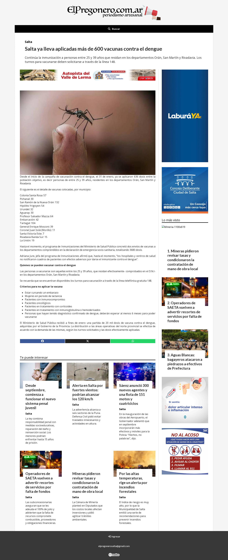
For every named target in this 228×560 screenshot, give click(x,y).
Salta (28, 42)
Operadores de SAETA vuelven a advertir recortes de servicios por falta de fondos (39, 482)
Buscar (116, 28)
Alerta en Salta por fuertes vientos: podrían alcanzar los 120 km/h (87, 392)
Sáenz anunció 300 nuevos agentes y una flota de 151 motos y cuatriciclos (134, 394)
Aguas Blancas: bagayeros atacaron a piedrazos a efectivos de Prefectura (184, 361)
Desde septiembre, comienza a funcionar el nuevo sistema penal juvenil (40, 396)
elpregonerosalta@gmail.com (114, 546)
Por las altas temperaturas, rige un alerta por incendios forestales (133, 482)
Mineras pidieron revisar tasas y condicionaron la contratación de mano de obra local (87, 482)
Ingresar (115, 536)
